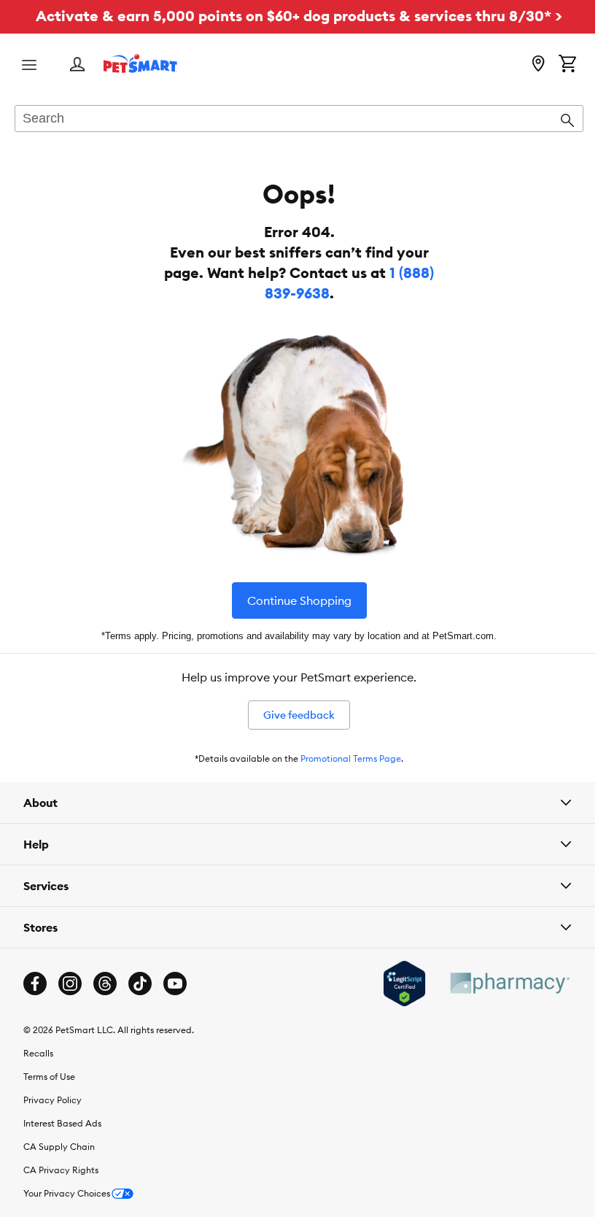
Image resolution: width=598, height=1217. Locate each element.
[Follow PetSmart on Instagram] (70, 983)
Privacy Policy (52, 1099)
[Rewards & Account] (77, 65)
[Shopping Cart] (567, 65)
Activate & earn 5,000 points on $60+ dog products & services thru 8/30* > (299, 16)
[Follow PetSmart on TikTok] (140, 983)
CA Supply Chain (59, 1146)
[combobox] (299, 119)
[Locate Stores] (538, 64)
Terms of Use (49, 1076)
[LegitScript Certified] (393, 983)
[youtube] (175, 983)
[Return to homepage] (140, 63)
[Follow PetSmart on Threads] (105, 983)
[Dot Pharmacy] (498, 983)
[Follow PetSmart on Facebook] (35, 983)
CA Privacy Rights (60, 1169)
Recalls (38, 1053)
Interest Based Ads (62, 1123)
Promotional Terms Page (350, 758)
